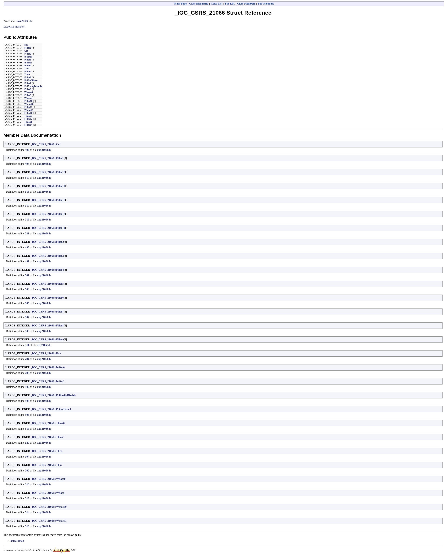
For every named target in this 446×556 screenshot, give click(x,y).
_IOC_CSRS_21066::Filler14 (48, 227)
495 (27, 163)
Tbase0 (28, 116)
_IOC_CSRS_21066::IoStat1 (48, 381)
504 (27, 456)
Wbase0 (28, 92)
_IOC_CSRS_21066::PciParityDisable (53, 395)
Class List (216, 3)
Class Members (246, 3)
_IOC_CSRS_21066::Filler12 (48, 200)
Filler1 (27, 48)
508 (27, 400)
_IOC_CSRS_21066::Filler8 (47, 325)
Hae (26, 45)
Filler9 (27, 95)
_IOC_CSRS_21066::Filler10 (48, 172)
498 (27, 372)
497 (27, 247)
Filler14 (28, 125)
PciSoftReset (31, 80)
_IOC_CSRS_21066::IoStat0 (48, 367)
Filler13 (28, 119)
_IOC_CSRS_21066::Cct (45, 144)
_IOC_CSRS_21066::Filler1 (47, 158)
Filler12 (28, 113)
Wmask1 (28, 110)
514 (27, 512)
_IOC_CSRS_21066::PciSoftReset (51, 409)
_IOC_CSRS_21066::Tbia (46, 464)
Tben (27, 74)
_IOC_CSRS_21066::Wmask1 (49, 520)
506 (27, 414)
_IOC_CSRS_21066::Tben (46, 451)
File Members (266, 3)
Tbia (26, 68)
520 (27, 442)
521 (27, 233)
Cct (26, 50)
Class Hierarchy (198, 3)
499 (27, 261)
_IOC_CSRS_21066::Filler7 (47, 311)
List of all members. (14, 26)
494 (27, 358)
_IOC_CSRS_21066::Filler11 (48, 186)
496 (27, 149)
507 (27, 317)
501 (27, 275)
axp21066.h (24, 21)
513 (27, 177)
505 (27, 303)
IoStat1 (28, 62)
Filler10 (28, 101)
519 (27, 219)
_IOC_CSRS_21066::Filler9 (47, 339)
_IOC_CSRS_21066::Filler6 (47, 297)
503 (27, 289)
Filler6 (27, 77)
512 (27, 498)
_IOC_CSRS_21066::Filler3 (47, 255)
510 (27, 484)
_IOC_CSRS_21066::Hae (46, 353)
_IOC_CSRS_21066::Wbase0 (48, 478)
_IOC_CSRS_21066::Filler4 (47, 269)
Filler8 (27, 89)
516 (27, 526)
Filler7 (27, 83)
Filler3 (27, 59)
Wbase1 (28, 98)
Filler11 (28, 107)
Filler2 (27, 53)
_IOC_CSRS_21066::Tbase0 (48, 423)
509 (27, 331)
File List (229, 3)
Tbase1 (28, 122)
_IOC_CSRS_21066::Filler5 (47, 283)
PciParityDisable (33, 86)
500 (27, 386)
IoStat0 (28, 56)
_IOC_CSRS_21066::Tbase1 (48, 437)
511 (27, 345)
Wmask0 (28, 104)
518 (27, 428)
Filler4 (27, 65)
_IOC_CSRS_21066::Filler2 (47, 241)
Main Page (180, 3)
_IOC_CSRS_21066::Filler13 (48, 213)
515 (27, 191)
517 (27, 205)
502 (27, 470)
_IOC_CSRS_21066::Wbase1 (48, 492)
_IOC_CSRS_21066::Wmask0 (49, 506)
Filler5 (27, 71)
